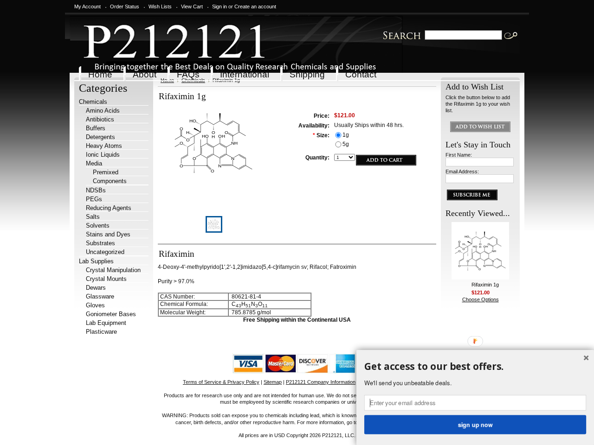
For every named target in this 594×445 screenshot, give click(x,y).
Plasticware (101, 331)
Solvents (98, 225)
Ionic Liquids (103, 154)
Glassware (100, 296)
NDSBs (96, 190)
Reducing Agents (108, 207)
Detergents (100, 137)
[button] (475, 367)
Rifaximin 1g (485, 284)
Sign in (219, 6)
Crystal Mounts (106, 278)
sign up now (475, 424)
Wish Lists (160, 6)
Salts (93, 216)
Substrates (100, 243)
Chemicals (93, 101)
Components (110, 181)
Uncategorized (105, 251)
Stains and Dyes (108, 234)
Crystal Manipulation (113, 270)
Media (94, 163)
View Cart (192, 6)
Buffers (95, 128)
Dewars (96, 287)
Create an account (255, 6)
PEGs (94, 199)
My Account (87, 6)
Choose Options (480, 299)
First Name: (459, 155)
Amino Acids (103, 110)
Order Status (124, 6)
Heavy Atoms (104, 145)
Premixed (105, 172)
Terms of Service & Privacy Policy (221, 382)
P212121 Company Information (320, 382)
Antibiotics (100, 119)
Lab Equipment (106, 322)
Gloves (95, 305)
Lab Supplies (96, 261)
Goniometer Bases (111, 314)
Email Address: (462, 171)
